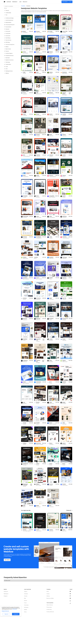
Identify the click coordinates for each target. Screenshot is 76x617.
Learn (20, 1)
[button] (15, 2)
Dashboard (9, 1)
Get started (67, 1)
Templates (23, 5)
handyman (28, 5)
